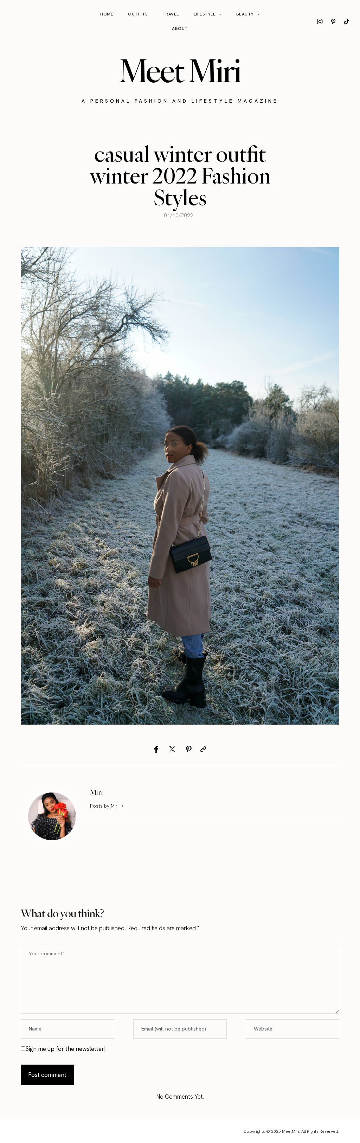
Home (106, 14)
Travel (170, 14)
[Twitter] (172, 749)
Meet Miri (180, 70)
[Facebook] (156, 749)
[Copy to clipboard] (203, 749)
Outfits (138, 14)
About (180, 28)
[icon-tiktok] (346, 21)
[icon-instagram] (320, 21)
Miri (96, 792)
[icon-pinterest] (333, 21)
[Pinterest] (188, 749)
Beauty (245, 14)
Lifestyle (205, 14)
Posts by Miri (105, 806)
